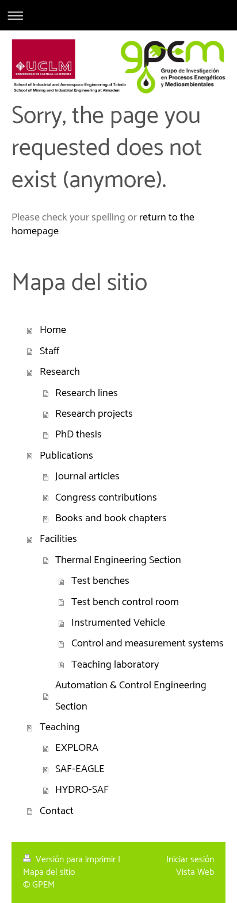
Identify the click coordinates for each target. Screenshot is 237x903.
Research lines (86, 393)
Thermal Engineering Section (118, 560)
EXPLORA (76, 748)
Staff (49, 351)
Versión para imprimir (75, 859)
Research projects (94, 414)
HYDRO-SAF (82, 790)
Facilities (58, 539)
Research (60, 372)
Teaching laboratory (115, 664)
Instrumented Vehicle (118, 622)
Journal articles (87, 476)
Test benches (100, 581)
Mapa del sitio (49, 872)
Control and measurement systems (147, 643)
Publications (66, 455)
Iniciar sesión (190, 859)
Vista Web (195, 872)
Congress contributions (106, 497)
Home (53, 330)
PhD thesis (78, 434)
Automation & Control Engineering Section (131, 696)
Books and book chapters (111, 518)
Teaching (60, 727)
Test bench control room (125, 602)
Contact (57, 811)
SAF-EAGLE (80, 769)
